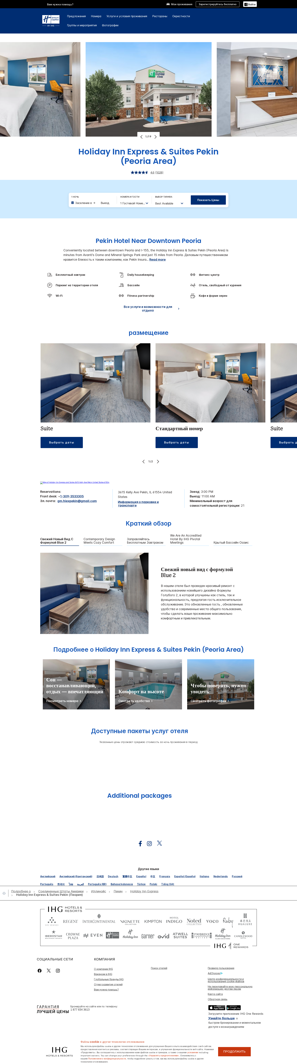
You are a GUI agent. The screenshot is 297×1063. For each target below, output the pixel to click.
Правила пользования (221, 968)
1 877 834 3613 (80, 1009)
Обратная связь (217, 999)
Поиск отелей (159, 968)
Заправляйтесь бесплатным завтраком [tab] (145, 540)
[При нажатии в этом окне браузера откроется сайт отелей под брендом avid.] (163, 935)
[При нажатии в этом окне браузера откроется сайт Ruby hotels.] (228, 920)
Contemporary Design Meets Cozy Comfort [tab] (99, 540)
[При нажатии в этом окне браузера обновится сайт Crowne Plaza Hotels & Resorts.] (73, 935)
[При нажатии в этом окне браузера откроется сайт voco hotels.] (212, 920)
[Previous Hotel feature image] (141, 137)
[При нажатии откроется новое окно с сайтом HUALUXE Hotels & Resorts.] (245, 920)
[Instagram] (57, 970)
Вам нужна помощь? (60, 4)
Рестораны (159, 16)
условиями (192, 1052)
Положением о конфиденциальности (107, 1058)
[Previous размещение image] (143, 461)
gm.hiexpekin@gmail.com (77, 501)
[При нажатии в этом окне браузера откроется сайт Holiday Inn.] (130, 935)
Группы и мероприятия (82, 25)
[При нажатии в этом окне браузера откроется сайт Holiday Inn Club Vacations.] (222, 935)
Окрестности (181, 16)
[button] (250, 4)
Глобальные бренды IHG (109, 979)
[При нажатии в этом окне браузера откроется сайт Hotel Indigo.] (174, 920)
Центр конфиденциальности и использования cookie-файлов (226, 980)
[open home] (5, 893)
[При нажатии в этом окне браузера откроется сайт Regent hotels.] (70, 920)
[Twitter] (48, 970)
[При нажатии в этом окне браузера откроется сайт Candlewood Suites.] (243, 935)
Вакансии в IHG (103, 974)
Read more (157, 259)
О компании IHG (103, 968)
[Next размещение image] (157, 461)
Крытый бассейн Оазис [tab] (231, 542)
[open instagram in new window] (148, 843)
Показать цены (208, 200)
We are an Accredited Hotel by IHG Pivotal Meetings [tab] (185, 539)
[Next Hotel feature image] (155, 137)
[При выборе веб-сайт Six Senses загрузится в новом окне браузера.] (51, 920)
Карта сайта (215, 994)
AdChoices (214, 973)
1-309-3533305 (72, 496)
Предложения (76, 16)
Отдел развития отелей (108, 984)
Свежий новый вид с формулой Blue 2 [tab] (56, 540)
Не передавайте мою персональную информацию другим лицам (230, 987)
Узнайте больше (221, 1018)
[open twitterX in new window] (157, 843)
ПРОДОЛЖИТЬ (234, 1051)
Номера (96, 16)
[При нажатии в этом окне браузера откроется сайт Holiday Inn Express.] (112, 935)
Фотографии (110, 25)
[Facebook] (40, 970)
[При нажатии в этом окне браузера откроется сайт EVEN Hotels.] (93, 935)
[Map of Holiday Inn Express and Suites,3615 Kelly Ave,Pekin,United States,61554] (74, 482)
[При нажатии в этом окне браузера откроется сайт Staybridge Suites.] (202, 935)
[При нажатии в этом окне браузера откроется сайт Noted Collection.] (194, 920)
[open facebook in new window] (138, 843)
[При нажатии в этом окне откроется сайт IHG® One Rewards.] (231, 945)
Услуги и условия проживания (127, 16)
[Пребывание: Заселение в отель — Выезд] (92, 203)
